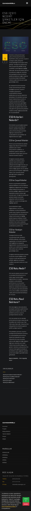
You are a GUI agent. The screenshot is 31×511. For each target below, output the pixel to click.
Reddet (26, 504)
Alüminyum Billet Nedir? (9, 382)
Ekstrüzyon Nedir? (7, 380)
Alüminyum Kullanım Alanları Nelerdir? (12, 374)
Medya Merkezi (6, 431)
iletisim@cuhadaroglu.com (18, 484)
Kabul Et (26, 500)
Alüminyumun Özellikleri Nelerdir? (11, 376)
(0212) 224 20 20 (16, 479)
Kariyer (4, 436)
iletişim (4, 439)
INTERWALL (5, 455)
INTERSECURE (5, 452)
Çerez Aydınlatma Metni (9, 506)
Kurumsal (4, 426)
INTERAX (4, 462)
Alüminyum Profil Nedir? (9, 378)
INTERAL (4, 460)
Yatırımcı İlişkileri (6, 434)
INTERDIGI (4, 457)
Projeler (4, 429)
